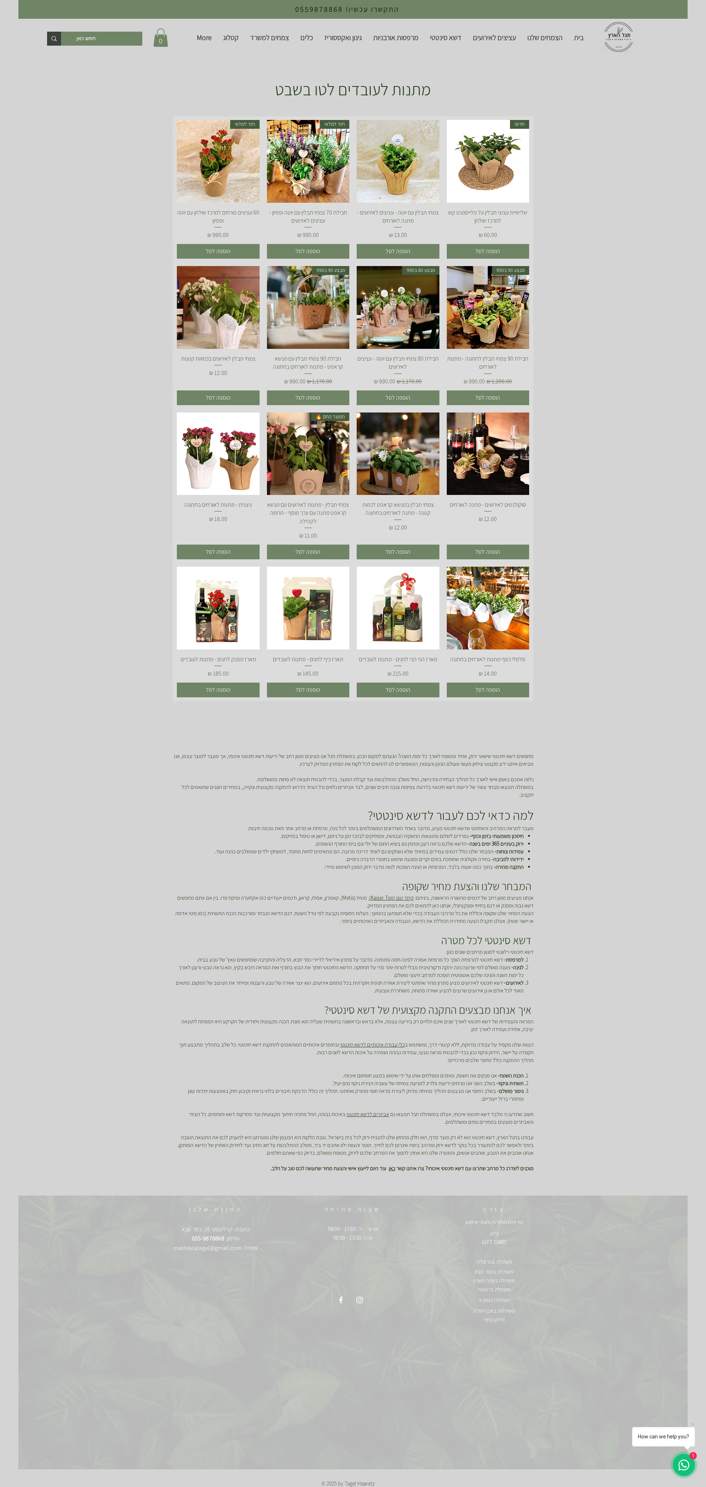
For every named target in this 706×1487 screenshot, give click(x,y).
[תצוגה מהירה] (398, 161)
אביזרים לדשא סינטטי (367, 1114)
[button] (160, 37)
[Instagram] (359, 1300)
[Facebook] (340, 1300)
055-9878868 (208, 1238)
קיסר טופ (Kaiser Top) (391, 897)
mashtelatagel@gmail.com (208, 1248)
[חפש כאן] (54, 39)
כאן (392, 1168)
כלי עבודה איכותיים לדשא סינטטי (372, 1044)
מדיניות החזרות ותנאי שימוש (495, 1221)
